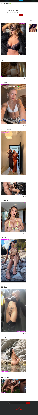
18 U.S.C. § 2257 (19, 412)
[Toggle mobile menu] (36, 3)
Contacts (19, 407)
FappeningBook (30, 20)
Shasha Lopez (5, 180)
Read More (24, 56)
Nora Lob (3, 337)
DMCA (19, 411)
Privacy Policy (19, 410)
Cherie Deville (5, 377)
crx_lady (3, 237)
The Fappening (30, 21)
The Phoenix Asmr (6, 129)
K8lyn (2, 60)
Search (21, 14)
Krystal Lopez (5, 200)
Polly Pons (4, 287)
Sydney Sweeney (6, 21)
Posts (19, 405)
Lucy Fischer (4, 82)
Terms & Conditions (19, 409)
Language (22, 405)
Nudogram (30, 22)
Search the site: (19, 401)
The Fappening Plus (17, 405)
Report (19, 408)
